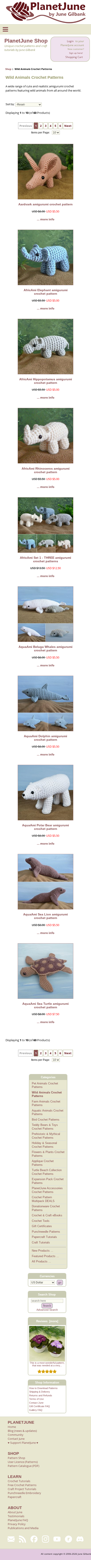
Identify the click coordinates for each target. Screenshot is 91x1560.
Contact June (36, 1402)
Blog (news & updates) (22, 1431)
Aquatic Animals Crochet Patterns (47, 1112)
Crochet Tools (40, 1220)
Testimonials (16, 1516)
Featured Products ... (45, 1256)
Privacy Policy (17, 1524)
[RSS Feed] (22, 1539)
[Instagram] (45, 1539)
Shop (8, 69)
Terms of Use (36, 1399)
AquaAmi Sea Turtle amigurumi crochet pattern (45, 1005)
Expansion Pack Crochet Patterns (48, 1181)
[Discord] (79, 1539)
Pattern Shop (16, 1458)
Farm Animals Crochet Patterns (46, 1103)
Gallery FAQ (35, 1410)
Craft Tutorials (41, 1242)
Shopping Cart (74, 57)
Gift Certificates (42, 1226)
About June (15, 1512)
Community (15, 1435)
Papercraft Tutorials (44, 1237)
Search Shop (47, 1294)
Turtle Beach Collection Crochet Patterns (47, 1172)
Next (68, 126)
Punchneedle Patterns (46, 1231)
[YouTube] (57, 1539)
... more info (45, 219)
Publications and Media (23, 1528)
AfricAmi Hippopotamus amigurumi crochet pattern (45, 380)
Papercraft (14, 1497)
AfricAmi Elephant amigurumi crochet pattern (46, 291)
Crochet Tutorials (19, 1481)
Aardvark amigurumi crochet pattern (45, 204)
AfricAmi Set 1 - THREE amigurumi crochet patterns (45, 559)
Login (70, 41)
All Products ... (41, 1261)
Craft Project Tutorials (22, 1489)
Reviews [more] (47, 1321)
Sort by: (10, 104)
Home (12, 1427)
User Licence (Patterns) (23, 1462)
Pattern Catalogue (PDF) (23, 1466)
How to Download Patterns (43, 1388)
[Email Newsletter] (11, 1539)
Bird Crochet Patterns (45, 1119)
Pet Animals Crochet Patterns (45, 1085)
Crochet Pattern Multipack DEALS (43, 1199)
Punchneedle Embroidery (24, 1493)
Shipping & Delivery (39, 1391)
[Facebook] (34, 1539)
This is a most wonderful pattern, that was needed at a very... (47, 1364)
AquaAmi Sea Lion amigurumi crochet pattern (45, 916)
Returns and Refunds (40, 1395)
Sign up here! (76, 53)
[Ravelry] (68, 1539)
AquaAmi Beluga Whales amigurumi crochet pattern (45, 648)
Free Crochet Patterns (22, 1485)
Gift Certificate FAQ (39, 1406)
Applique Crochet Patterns (43, 1162)
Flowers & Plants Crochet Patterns (48, 1153)
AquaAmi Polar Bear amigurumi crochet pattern (45, 827)
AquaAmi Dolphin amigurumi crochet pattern (45, 737)
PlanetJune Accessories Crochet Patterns (47, 1190)
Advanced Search (47, 1309)
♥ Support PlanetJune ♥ (23, 1443)
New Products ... (42, 1250)
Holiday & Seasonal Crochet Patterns (44, 1144)
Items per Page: (41, 132)
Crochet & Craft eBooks (47, 1215)
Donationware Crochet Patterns (46, 1208)
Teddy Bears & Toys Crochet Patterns (45, 1126)
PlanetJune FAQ (18, 1520)
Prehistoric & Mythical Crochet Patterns (46, 1135)
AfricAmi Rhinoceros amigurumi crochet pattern (46, 470)
